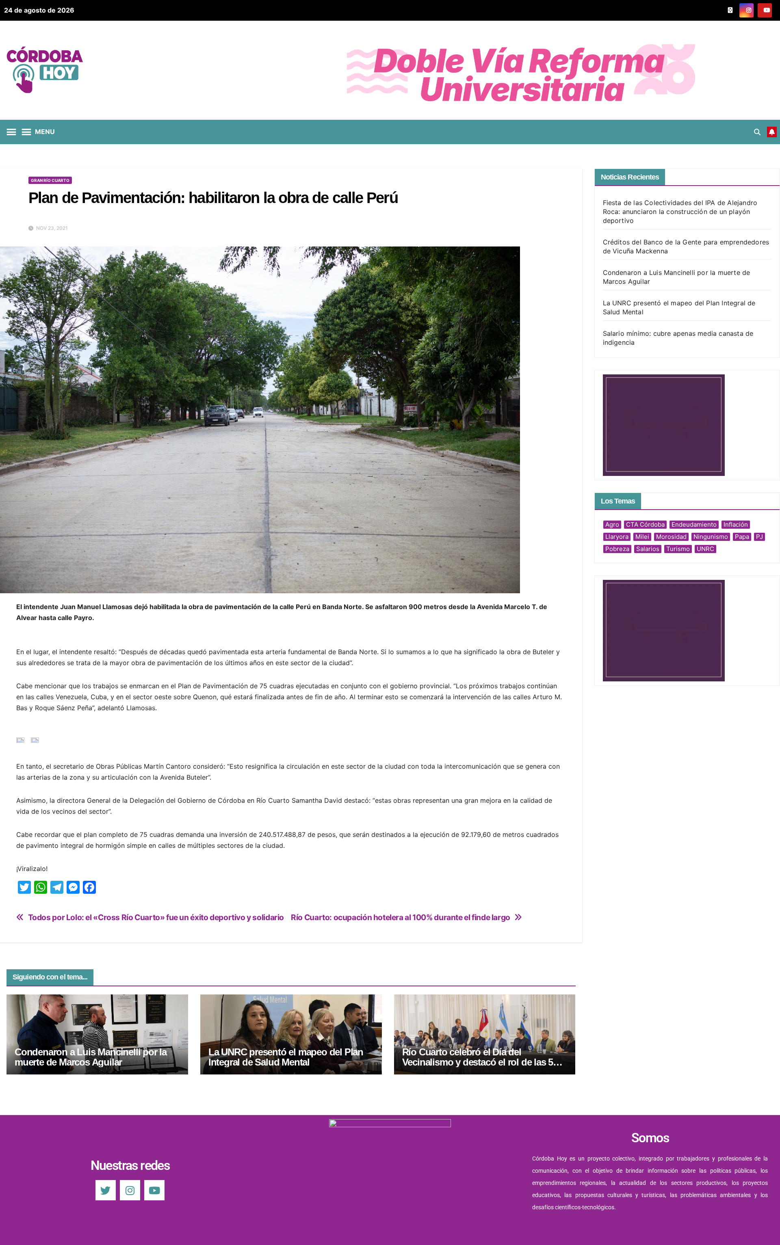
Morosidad (671, 536)
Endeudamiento (694, 524)
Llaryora (616, 536)
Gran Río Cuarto (50, 180)
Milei (642, 536)
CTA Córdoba (645, 524)
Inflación (736, 524)
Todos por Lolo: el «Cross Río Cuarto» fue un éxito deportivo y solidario (156, 917)
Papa (742, 536)
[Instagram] (130, 1190)
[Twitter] (105, 1190)
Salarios (647, 549)
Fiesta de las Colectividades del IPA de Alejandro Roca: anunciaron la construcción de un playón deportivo (680, 212)
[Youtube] (154, 1190)
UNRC (705, 549)
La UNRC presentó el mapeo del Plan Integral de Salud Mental (285, 1057)
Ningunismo (710, 536)
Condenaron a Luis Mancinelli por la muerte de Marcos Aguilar (91, 1057)
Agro (612, 524)
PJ (759, 536)
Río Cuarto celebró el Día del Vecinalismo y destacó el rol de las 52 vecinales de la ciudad (480, 1062)
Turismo (678, 549)
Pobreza (617, 549)
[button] (757, 132)
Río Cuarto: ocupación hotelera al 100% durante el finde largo (400, 917)
